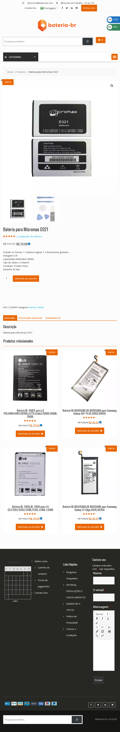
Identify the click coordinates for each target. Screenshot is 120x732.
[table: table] (109, 631)
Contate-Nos (30, 8)
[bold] (96, 618)
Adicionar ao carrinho (26, 278)
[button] (114, 57)
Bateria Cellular (36, 307)
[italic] (102, 618)
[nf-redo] (102, 636)
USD (113, 19)
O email (99, 590)
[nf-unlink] (102, 631)
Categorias (15, 57)
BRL (113, 26)
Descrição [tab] (10, 317)
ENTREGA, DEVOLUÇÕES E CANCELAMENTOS (75, 591)
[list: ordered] (96, 627)
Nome (97, 573)
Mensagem (102, 607)
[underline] (108, 618)
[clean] (96, 623)
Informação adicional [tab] (30, 317)
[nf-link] (96, 631)
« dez (15, 600)
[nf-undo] (96, 636)
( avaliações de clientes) (29, 236)
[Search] (87, 41)
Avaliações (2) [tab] (52, 317)
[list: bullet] (102, 627)
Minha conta (89, 8)
